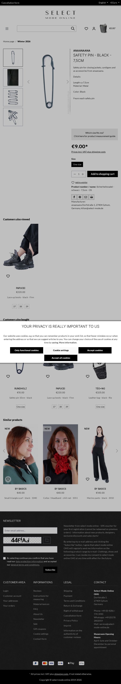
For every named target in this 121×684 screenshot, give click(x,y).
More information (68, 342)
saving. (55, 342)
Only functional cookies (27, 350)
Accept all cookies (61, 357)
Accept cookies (95, 350)
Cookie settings (61, 350)
